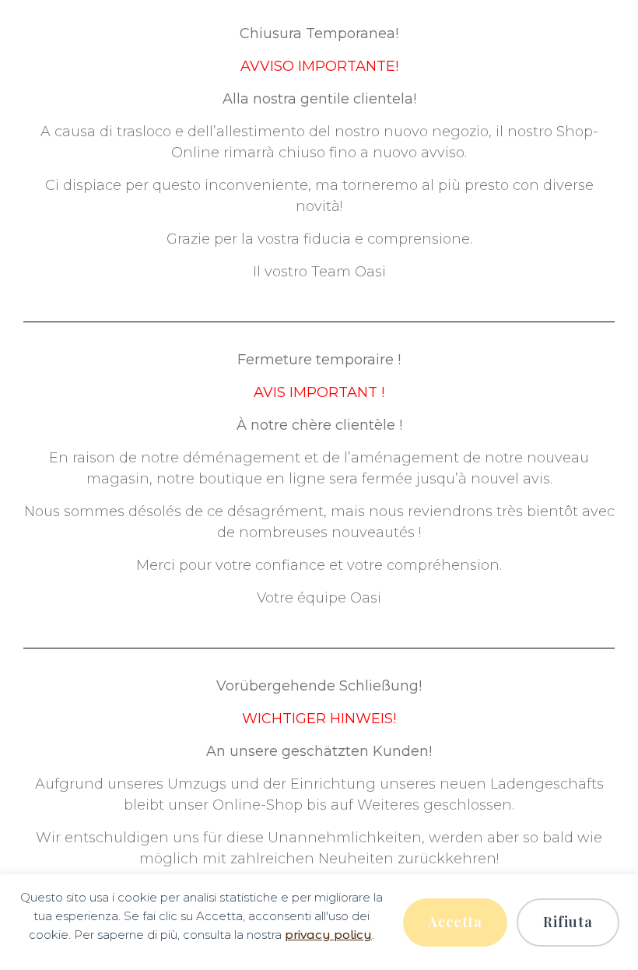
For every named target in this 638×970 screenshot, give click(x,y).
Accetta (455, 921)
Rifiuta (568, 921)
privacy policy (328, 934)
